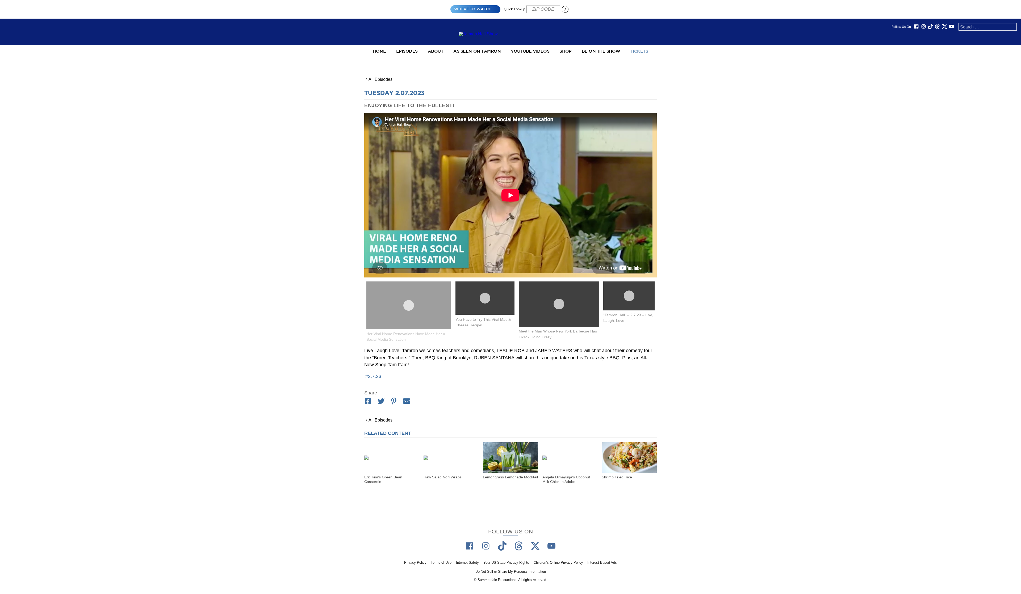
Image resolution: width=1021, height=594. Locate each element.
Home (379, 51)
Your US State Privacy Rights (506, 563)
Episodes (407, 51)
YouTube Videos (530, 51)
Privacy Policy (415, 563)
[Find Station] (565, 9)
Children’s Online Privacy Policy (558, 563)
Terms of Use (441, 563)
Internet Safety (467, 563)
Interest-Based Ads (602, 563)
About (435, 51)
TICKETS (639, 51)
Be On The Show (601, 51)
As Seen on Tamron (477, 51)
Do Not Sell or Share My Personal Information (510, 572)
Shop (565, 51)
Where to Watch (473, 9)
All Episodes (380, 79)
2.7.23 (374, 376)
